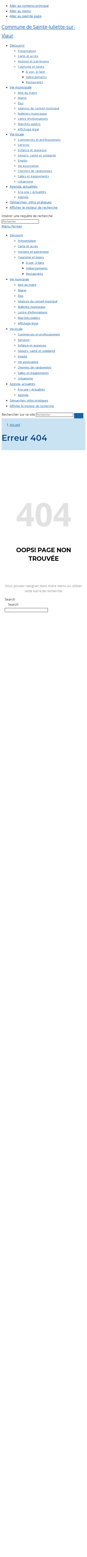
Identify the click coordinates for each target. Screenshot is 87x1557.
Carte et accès (28, 246)
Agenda (23, 395)
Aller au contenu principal (29, 5)
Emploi (22, 356)
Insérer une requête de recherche (27, 216)
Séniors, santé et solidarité (36, 351)
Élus (20, 296)
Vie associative (28, 362)
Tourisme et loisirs (31, 257)
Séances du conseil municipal (37, 301)
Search (10, 599)
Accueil (15, 425)
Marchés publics (29, 318)
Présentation (27, 241)
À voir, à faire (35, 263)
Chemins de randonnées (34, 367)
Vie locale (16, 329)
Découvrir (16, 235)
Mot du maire (27, 285)
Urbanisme (25, 378)
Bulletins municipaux (32, 307)
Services (24, 340)
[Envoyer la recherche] (78, 415)
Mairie (22, 290)
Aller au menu (20, 11)
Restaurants (34, 274)
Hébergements (37, 268)
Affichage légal (28, 323)
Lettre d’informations (32, 312)
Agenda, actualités (22, 384)
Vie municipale (19, 279)
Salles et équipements (33, 373)
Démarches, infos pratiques (29, 400)
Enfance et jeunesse (32, 345)
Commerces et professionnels (39, 334)
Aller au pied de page (25, 16)
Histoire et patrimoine (33, 252)
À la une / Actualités (31, 389)
